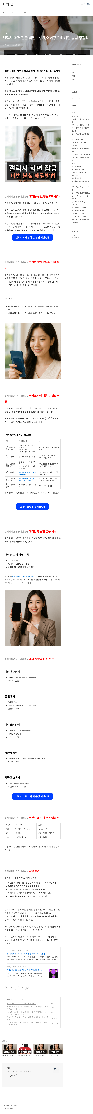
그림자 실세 (75, 154)
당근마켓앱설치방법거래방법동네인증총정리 (80, 221)
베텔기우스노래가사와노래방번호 (80, 120)
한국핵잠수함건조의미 (78, 166)
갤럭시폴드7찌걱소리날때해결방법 (81, 188)
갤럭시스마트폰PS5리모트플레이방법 (81, 197)
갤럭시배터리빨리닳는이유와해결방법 (80, 129)
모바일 (9, 1000)
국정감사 (74, 163)
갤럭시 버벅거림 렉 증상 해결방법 (33, 796)
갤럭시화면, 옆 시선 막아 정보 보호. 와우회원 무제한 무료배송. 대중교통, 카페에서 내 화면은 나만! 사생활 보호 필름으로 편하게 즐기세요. (32, 958)
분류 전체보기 (76, 65)
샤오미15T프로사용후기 (79, 213)
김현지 (74, 216)
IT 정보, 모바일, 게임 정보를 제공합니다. (18, 1071)
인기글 (80, 98)
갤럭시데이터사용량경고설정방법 (80, 159)
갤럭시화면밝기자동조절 (79, 172)
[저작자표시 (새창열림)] (28, 988)
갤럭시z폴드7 (76, 116)
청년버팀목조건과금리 (78, 210)
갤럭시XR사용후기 (82, 216)
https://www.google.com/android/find (27, 473)
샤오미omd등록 (84, 125)
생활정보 (74, 80)
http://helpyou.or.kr (14, 967)
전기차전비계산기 (85, 154)
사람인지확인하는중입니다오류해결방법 (80, 144)
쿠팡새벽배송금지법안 (78, 202)
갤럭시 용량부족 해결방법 (33, 506)
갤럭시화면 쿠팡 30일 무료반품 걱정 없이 (26, 953)
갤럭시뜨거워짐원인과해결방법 (80, 193)
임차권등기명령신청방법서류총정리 (80, 150)
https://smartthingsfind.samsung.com (27, 479)
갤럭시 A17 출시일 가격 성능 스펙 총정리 (21, 1004)
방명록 (23, 12)
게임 (73, 76)
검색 (83, 4)
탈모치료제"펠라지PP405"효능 (80, 182)
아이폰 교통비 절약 (77, 175)
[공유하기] (11, 988)
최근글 (74, 98)
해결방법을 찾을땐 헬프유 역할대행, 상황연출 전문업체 (25, 970)
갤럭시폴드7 (75, 205)
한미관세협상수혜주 (77, 140)
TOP (88, 1106)
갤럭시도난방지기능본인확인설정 (80, 135)
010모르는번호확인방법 (79, 208)
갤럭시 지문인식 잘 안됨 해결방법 (33, 237)
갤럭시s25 (75, 125)
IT (72, 68)
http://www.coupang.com (16, 950)
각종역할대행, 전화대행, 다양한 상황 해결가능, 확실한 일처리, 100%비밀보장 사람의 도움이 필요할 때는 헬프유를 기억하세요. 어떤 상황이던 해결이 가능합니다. (25, 974)
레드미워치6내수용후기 (78, 169)
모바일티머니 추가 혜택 (78, 178)
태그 (12, 12)
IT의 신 (8, 4)
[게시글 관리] (14, 988)
